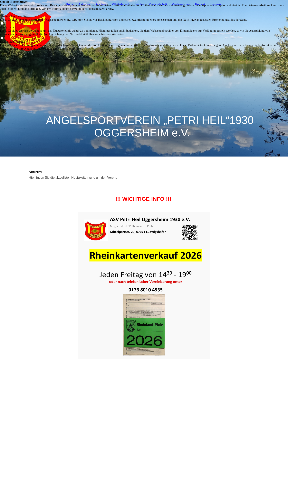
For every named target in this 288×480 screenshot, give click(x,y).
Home (69, 4)
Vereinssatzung (181, 4)
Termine (139, 4)
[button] (144, 52)
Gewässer (101, 4)
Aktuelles (84, 4)
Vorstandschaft (158, 4)
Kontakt (200, 4)
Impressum (216, 4)
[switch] (2, 12)
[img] (144, 78)
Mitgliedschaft (120, 4)
